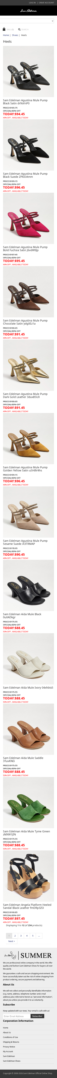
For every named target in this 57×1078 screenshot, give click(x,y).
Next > (11, 941)
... (39, 935)
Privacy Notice (9, 1046)
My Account (8, 1051)
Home (6, 35)
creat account (46, 2)
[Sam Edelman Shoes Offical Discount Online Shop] (28, 11)
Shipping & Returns (11, 1042)
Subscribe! (37, 1016)
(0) (12, 29)
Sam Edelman (9, 1056)
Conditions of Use (10, 1037)
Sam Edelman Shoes (28, 966)
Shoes (15, 35)
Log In (32, 2)
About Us (7, 1032)
